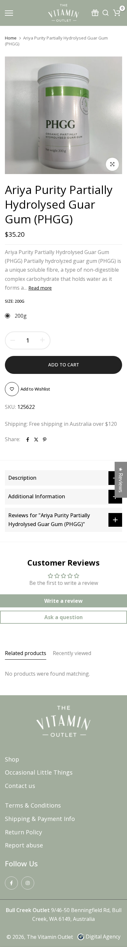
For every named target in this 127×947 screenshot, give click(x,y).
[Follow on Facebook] (11, 883)
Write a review (63, 600)
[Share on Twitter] (36, 439)
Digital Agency (103, 936)
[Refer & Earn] (96, 12)
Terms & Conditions (33, 805)
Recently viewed (72, 653)
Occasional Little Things (39, 772)
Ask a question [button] (63, 617)
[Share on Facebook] (27, 439)
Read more (40, 288)
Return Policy (23, 832)
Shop (12, 759)
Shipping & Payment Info (40, 819)
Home (11, 38)
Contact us (20, 786)
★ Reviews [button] (120, 479)
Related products (25, 653)
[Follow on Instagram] (27, 883)
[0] (116, 12)
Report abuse (24, 845)
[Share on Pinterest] (44, 439)
